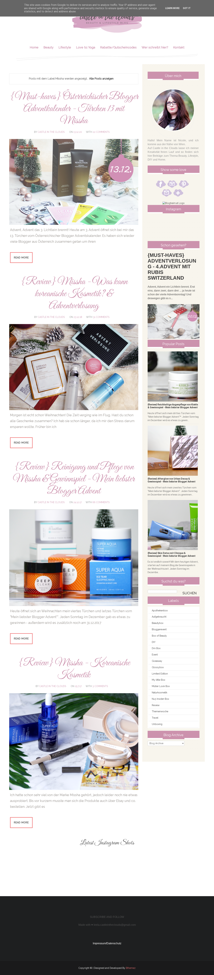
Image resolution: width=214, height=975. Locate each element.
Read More (21, 257)
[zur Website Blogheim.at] (174, 203)
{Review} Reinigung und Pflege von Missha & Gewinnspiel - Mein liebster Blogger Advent (74, 479)
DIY (153, 642)
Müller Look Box (161, 686)
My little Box (158, 680)
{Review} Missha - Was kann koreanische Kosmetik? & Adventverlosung (74, 294)
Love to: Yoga (85, 47)
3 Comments (100, 686)
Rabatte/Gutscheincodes (118, 47)
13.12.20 (77, 132)
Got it (187, 8)
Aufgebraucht (159, 616)
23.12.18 (78, 317)
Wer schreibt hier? (155, 47)
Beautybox (157, 623)
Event (155, 654)
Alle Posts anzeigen (101, 78)
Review (155, 705)
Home (34, 47)
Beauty (48, 47)
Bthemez (131, 968)
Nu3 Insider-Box (160, 699)
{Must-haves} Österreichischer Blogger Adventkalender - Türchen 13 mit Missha (73, 109)
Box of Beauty (159, 635)
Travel (155, 717)
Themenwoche (160, 711)
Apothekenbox (160, 610)
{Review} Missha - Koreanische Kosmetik (74, 669)
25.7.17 (78, 686)
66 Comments (101, 502)
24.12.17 (77, 502)
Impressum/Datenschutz (107, 943)
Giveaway (157, 661)
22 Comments (101, 132)
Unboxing (157, 724)
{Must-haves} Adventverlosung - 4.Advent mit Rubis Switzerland (172, 266)
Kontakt (178, 47)
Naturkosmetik (159, 692)
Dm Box (156, 648)
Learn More (172, 8)
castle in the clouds (51, 132)
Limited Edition (160, 673)
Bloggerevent (159, 629)
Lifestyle (65, 47)
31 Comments (101, 317)
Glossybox (158, 667)
